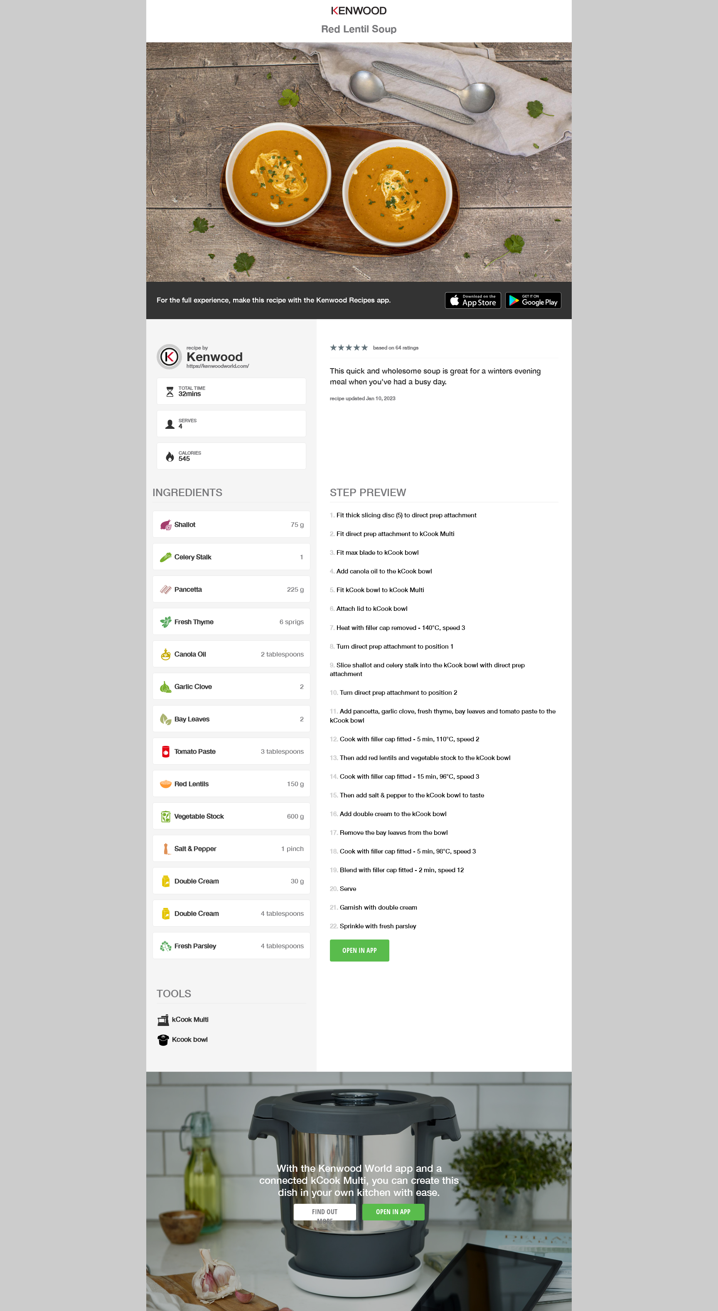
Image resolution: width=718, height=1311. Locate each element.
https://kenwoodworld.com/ (218, 366)
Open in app (359, 950)
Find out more (324, 1213)
